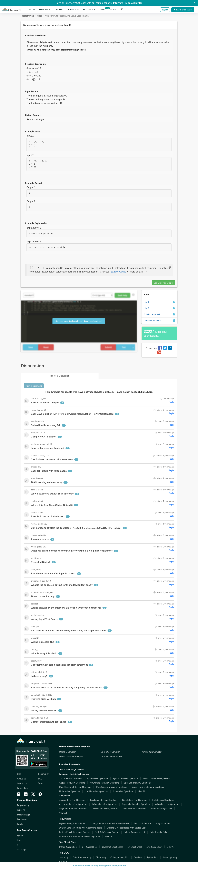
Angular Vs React (164, 823)
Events (103, 9)
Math (39, 16)
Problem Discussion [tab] (59, 375)
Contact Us (22, 783)
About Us (21, 778)
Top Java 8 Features (142, 823)
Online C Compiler (67, 752)
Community (43, 774)
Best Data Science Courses (107, 832)
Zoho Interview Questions (134, 808)
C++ (19, 844)
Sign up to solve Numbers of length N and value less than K (79, 321)
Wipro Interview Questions (167, 804)
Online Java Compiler (151, 752)
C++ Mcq (138, 857)
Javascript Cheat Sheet (112, 847)
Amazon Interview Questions (72, 800)
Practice (31, 9)
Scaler (113, 9)
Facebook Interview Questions (104, 800)
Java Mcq (63, 857)
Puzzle (20, 824)
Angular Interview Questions (72, 783)
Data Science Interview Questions (111, 787)
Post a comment (34, 386)
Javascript (21, 849)
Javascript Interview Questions (156, 778)
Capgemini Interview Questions (136, 804)
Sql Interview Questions (97, 778)
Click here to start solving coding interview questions (99, 865)
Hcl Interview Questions (161, 808)
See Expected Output (163, 283)
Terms (40, 783)
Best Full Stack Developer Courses (74, 832)
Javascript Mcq (170, 857)
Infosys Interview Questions (104, 804)
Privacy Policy (23, 788)
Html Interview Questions (96, 791)
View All (141, 791)
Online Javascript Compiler (71, 756)
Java (19, 840)
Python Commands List (134, 832)
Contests (59, 9)
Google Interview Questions (134, 800)
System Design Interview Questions (148, 787)
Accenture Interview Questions (73, 804)
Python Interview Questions (125, 778)
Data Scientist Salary (159, 832)
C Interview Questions (123, 791)
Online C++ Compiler (110, 752)
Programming (27, 16)
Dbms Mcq (101, 857)
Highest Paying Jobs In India (72, 823)
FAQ (40, 778)
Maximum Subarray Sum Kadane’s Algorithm (79, 836)
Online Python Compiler (111, 756)
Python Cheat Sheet (68, 847)
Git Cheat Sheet (135, 847)
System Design (23, 814)
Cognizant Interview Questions (73, 808)
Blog (19, 774)
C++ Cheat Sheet (89, 847)
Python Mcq (152, 857)
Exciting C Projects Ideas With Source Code (109, 823)
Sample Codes (118, 271)
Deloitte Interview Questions (105, 808)
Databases (22, 819)
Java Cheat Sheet (154, 847)
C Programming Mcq (119, 857)
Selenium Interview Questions (137, 783)
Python (20, 835)
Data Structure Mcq (82, 857)
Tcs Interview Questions (163, 800)
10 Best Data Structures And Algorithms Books (80, 827)
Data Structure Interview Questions (75, 787)
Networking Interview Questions (104, 783)
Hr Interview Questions (69, 791)
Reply (171, 402)
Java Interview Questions (70, 778)
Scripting (21, 810)
